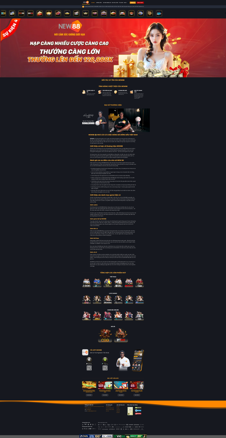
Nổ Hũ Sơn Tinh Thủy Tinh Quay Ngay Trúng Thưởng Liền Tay (136, 391)
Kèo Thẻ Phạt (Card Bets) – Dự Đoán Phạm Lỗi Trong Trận (105, 391)
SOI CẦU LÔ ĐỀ (115, 2)
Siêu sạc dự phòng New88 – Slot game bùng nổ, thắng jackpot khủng (89, 391)
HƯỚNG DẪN (99, 2)
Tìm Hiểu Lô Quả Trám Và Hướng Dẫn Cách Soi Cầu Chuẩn (120, 391)
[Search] (83, 7)
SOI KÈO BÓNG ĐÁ (107, 2)
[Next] (144, 390)
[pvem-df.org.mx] (86, 3)
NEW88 (93, 2)
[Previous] (82, 390)
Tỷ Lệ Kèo (121, 2)
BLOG (125, 2)
